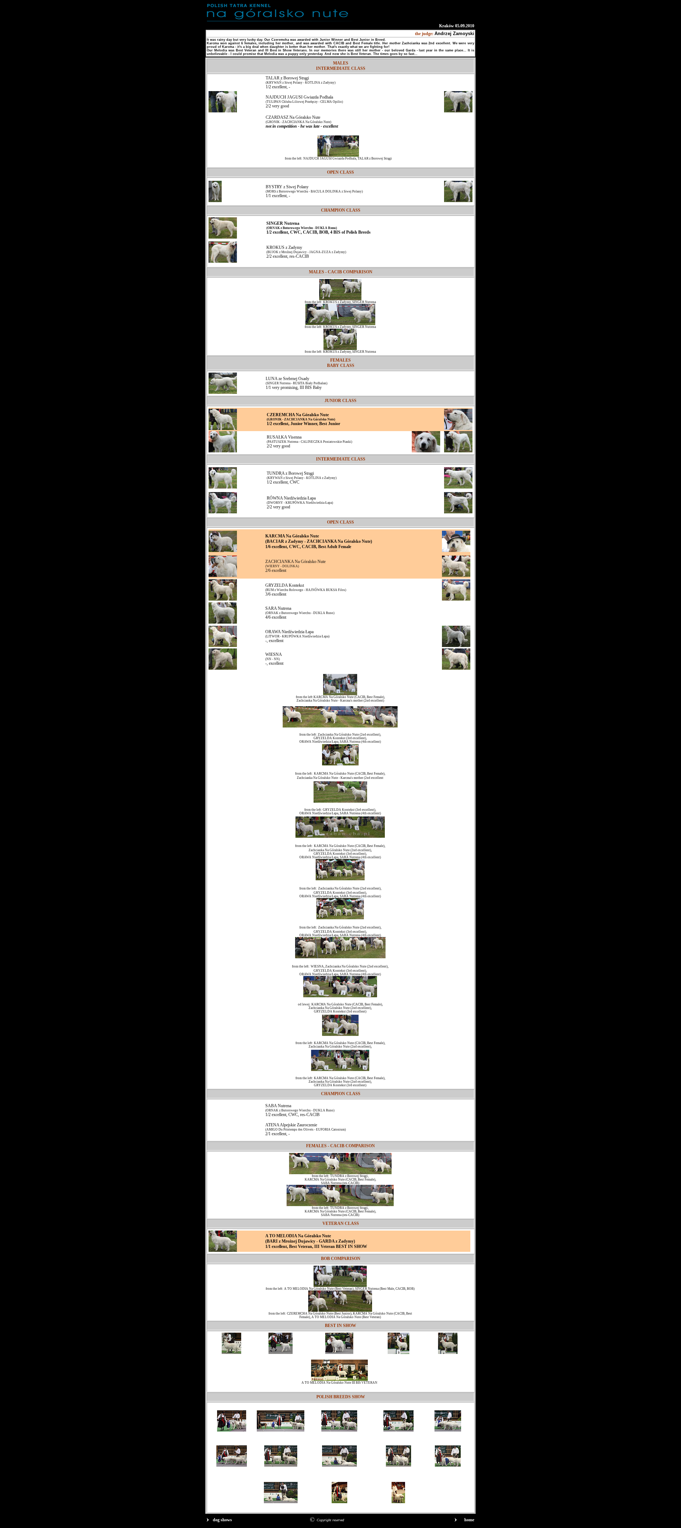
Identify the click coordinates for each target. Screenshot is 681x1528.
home (469, 1519)
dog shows (222, 1519)
